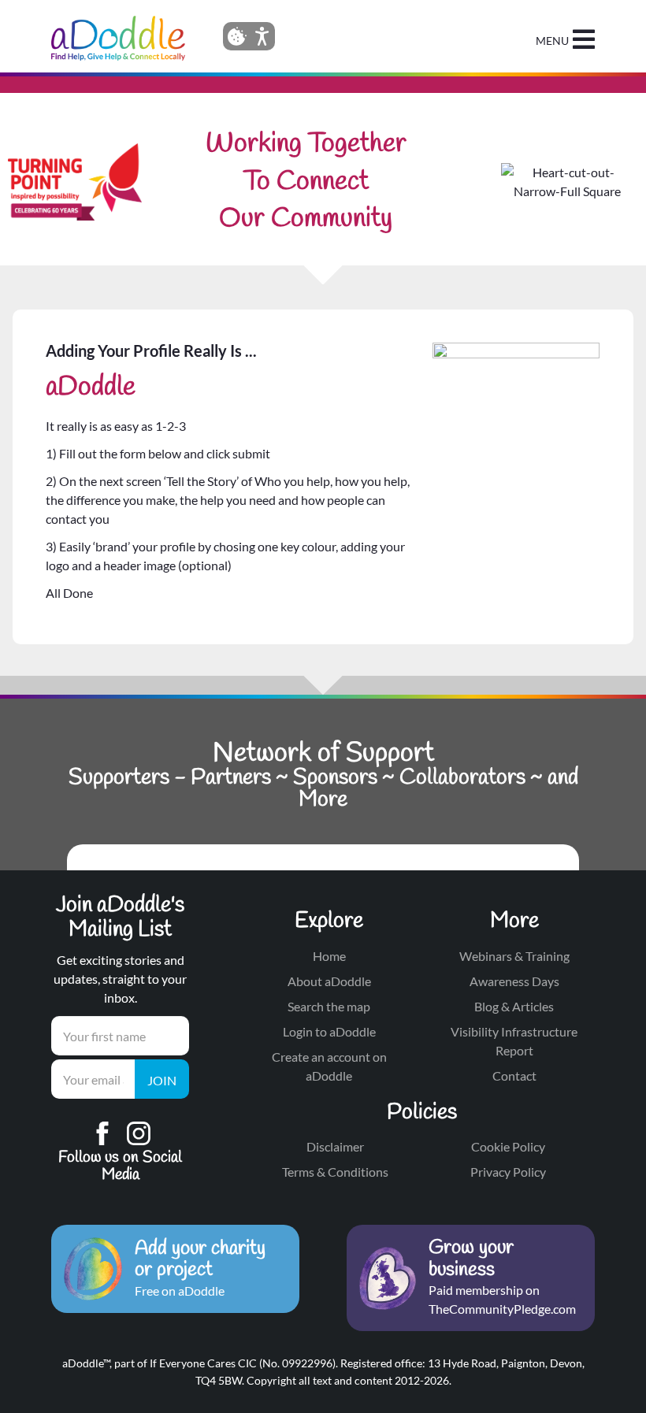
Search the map (329, 1006)
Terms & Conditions (335, 1171)
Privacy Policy (508, 1171)
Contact (514, 1075)
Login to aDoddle (329, 1031)
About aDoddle (329, 981)
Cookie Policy (508, 1146)
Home (329, 955)
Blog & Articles (514, 1006)
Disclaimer (335, 1146)
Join (161, 1080)
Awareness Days (514, 981)
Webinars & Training (514, 955)
